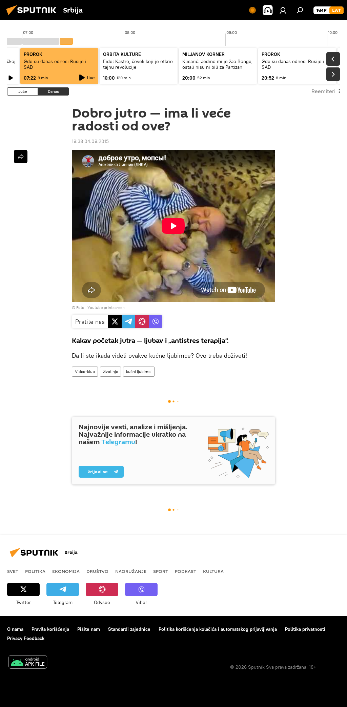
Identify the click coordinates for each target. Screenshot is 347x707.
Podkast (185, 571)
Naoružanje (130, 571)
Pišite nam (88, 629)
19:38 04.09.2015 (90, 141)
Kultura (213, 571)
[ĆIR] (321, 10)
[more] (20, 156)
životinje (110, 371)
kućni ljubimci (138, 371)
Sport (160, 571)
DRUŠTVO (97, 571)
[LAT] (336, 10)
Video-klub (85, 371)
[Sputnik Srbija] (33, 16)
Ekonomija (66, 571)
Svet (12, 571)
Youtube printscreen (106, 307)
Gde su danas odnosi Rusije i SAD (55, 64)
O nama (15, 629)
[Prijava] (283, 10)
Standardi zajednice (129, 629)
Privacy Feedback (25, 638)
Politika (35, 571)
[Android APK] (28, 662)
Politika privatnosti (305, 629)
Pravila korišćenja (50, 629)
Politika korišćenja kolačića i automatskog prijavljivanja (218, 629)
